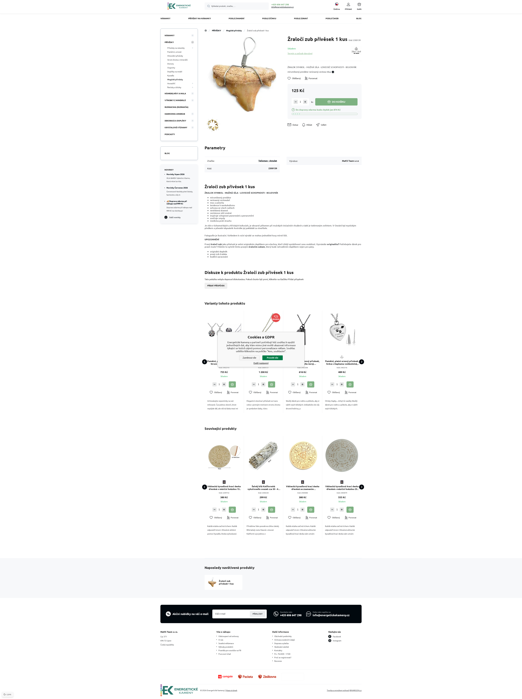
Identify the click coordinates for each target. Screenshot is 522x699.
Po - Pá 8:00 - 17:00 (282, 654)
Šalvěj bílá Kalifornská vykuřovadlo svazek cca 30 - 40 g (263, 487)
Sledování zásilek (281, 647)
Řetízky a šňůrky (174, 87)
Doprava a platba (281, 643)
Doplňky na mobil (174, 71)
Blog (167, 153)
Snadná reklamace (226, 643)
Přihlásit (258, 614)
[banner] (179, 6)
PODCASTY (170, 134)
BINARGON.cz (356, 690)
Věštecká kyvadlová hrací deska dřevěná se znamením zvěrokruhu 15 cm (302, 487)
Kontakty (278, 650)
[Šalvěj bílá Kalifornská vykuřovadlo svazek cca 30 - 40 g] (263, 455)
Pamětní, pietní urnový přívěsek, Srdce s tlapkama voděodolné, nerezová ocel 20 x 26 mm (342, 362)
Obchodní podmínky (283, 636)
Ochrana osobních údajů (284, 639)
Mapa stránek (231, 690)
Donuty (170, 63)
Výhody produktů (225, 647)
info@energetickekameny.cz (282, 7)
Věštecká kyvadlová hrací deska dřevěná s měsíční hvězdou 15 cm (224, 487)
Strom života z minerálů (177, 59)
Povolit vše (272, 358)
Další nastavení (261, 363)
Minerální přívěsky (175, 56)
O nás (220, 639)
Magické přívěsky (234, 30)
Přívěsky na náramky (176, 48)
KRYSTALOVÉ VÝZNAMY (176, 127)
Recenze (278, 661)
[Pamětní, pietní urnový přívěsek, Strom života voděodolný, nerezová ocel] (224, 330)
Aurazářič (171, 83)
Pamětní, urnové (174, 52)
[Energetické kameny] (206, 30)
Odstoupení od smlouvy (228, 636)
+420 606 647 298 (280, 4)
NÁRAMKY (169, 35)
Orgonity (171, 67)
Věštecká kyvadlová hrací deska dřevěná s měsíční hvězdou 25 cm (342, 487)
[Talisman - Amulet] (356, 50)
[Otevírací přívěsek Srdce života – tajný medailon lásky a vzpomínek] (263, 330)
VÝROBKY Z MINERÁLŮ (175, 100)
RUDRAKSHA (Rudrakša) (176, 107)
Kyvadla (170, 75)
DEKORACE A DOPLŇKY (175, 120)
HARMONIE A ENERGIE (175, 114)
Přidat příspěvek (216, 286)
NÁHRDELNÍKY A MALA (175, 93)
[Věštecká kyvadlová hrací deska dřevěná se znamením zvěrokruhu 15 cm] (303, 455)
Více (329, 72)
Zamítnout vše (249, 358)
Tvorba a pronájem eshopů (338, 690)
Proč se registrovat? (282, 657)
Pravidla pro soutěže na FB (229, 650)
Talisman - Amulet (267, 160)
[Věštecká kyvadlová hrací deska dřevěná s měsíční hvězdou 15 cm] (224, 455)
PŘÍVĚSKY (216, 30)
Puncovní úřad (224, 654)
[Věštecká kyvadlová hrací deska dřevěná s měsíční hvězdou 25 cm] (342, 455)
